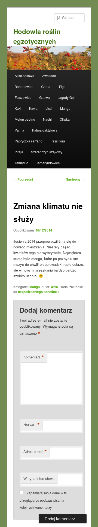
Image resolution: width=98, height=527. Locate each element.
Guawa (44, 97)
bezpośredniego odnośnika (39, 291)
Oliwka (65, 119)
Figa (62, 86)
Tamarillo (21, 162)
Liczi (48, 108)
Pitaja (19, 152)
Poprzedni (23, 179)
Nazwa (31, 425)
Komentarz (33, 357)
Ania (54, 286)
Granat (46, 86)
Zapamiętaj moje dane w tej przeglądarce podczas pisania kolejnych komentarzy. (44, 500)
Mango (65, 108)
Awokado (49, 75)
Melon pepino (25, 119)
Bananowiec (24, 86)
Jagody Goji (66, 97)
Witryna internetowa (38, 478)
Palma (19, 130)
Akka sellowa (24, 75)
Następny (75, 179)
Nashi (47, 119)
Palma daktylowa (44, 130)
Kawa (33, 108)
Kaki (18, 108)
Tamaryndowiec (48, 162)
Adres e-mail (35, 451)
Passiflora (57, 141)
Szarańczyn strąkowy (46, 152)
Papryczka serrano (28, 141)
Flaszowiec (23, 97)
